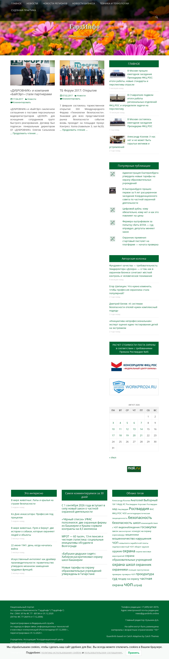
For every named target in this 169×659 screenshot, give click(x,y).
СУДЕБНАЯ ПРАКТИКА (23, 10)
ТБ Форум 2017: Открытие (78, 90)
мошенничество (123, 538)
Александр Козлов (121, 500)
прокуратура (145, 574)
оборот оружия (142, 546)
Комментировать (22, 102)
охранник (143, 564)
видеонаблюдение (129, 527)
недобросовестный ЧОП (123, 546)
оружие (117, 551)
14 (141, 429)
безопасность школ (126, 523)
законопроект (125, 531)
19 (127, 435)
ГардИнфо (84, 26)
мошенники (132, 534)
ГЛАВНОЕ (16, 3)
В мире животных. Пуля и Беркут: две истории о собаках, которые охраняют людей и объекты (33, 531)
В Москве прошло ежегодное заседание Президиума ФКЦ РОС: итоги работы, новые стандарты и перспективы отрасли (131, 77)
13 (134, 429)
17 (113, 435)
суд (114, 578)
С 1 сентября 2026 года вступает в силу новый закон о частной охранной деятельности (83, 508)
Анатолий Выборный (144, 500)
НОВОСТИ (32, 3)
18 (120, 435)
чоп (128, 584)
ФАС (152, 509)
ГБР (114, 504)
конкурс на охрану (141, 531)
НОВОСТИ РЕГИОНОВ (55, 3)
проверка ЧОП (128, 574)
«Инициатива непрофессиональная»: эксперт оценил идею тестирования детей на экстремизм (133, 324)
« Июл (112, 457)
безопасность (140, 517)
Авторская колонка (134, 258)
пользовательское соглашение (103, 652)
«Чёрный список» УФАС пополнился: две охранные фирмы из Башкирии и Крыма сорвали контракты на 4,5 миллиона (84, 524)
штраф (138, 585)
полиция (132, 570)
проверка (116, 574)
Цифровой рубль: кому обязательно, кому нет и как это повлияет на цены (140, 212)
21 (141, 435)
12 (127, 429)
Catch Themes (152, 636)
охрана (129, 550)
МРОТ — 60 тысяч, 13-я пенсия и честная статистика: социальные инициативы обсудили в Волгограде (82, 541)
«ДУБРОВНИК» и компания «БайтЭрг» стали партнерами (31, 92)
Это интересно (33, 493)
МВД (114, 509)
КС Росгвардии (130, 504)
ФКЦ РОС (117, 513)
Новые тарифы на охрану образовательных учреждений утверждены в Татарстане (81, 571)
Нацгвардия (123, 509)
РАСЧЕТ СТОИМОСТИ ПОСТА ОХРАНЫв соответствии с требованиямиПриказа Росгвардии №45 (134, 348)
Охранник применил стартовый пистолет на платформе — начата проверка (140, 241)
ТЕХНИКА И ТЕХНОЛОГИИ (114, 3)
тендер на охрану (128, 578)
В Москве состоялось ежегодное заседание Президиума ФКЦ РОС (139, 123)
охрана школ (123, 564)
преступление (143, 570)
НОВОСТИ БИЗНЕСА (83, 3)
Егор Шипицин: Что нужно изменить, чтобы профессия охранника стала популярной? (130, 290)
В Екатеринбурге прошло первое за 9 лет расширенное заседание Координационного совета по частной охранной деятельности (139, 195)
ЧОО (124, 513)
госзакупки (148, 527)
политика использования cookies (61, 652)
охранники (120, 569)
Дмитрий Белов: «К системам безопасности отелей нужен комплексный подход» (133, 307)
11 (120, 429)
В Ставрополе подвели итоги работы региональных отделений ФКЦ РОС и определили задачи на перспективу (133, 101)
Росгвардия (139, 508)
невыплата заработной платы (133, 543)
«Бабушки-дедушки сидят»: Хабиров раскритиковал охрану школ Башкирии (82, 557)
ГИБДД (119, 504)
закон (115, 531)
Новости (31, 98)
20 (134, 435)
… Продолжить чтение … (24, 133)
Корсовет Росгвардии (147, 504)
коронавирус (118, 534)
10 (113, 429)
